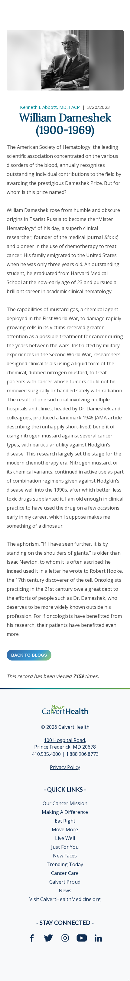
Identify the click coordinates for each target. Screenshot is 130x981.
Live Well (65, 838)
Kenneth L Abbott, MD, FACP (50, 107)
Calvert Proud (64, 881)
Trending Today (65, 864)
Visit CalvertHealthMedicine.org (65, 899)
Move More (65, 829)
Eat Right (65, 820)
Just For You (65, 847)
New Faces (65, 855)
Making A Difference (65, 812)
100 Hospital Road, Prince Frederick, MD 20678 (65, 743)
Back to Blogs (29, 655)
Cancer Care (65, 873)
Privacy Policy (65, 767)
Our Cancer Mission (65, 803)
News (65, 890)
